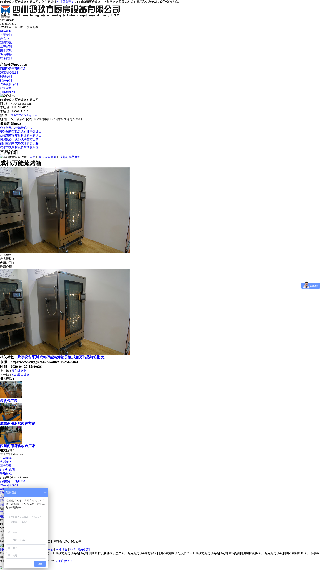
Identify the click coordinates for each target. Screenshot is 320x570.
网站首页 (6, 31)
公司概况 (6, 457)
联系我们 (6, 58)
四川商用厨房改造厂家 (17, 446)
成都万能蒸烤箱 (70, 157)
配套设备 (6, 88)
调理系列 (6, 76)
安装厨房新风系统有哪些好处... (20, 131)
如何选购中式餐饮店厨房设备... (20, 143)
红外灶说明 (7, 469)
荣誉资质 (6, 50)
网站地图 (61, 549)
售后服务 (6, 54)
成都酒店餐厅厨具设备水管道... (20, 135)
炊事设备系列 (9, 84)
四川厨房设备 (65, 1)
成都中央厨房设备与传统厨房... (20, 147)
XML (72, 549)
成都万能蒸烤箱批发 (88, 357)
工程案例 (6, 46)
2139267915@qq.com (23, 115)
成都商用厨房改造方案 (17, 423)
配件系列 (6, 80)
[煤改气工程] (11, 397)
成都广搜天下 (64, 561)
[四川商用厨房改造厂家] (11, 442)
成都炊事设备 (21, 374)
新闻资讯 (6, 42)
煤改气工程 (9, 401)
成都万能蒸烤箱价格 (55, 357)
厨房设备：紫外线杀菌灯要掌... (20, 139)
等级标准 (6, 473)
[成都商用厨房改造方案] (11, 420)
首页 (33, 157)
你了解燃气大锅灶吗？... (16, 127)
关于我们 (6, 34)
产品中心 (6, 38)
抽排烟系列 (7, 92)
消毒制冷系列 (9, 72)
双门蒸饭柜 (19, 370)
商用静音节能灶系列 (13, 68)
